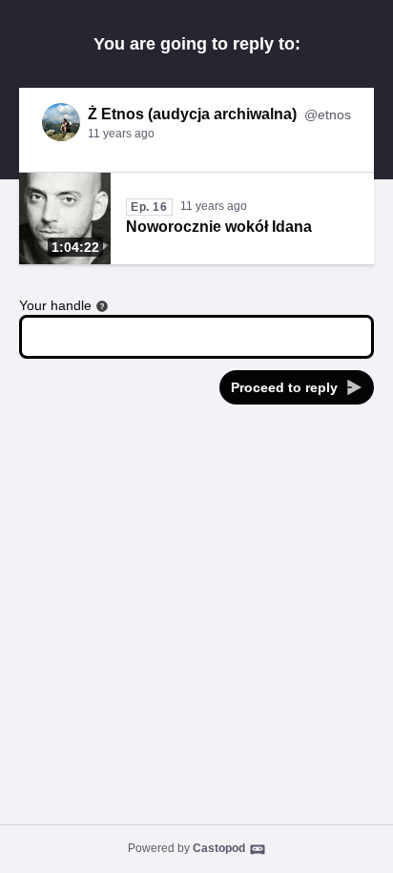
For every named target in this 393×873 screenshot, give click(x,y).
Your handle (55, 305)
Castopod (219, 848)
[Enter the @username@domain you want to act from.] (102, 306)
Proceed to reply (284, 387)
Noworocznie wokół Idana (219, 226)
